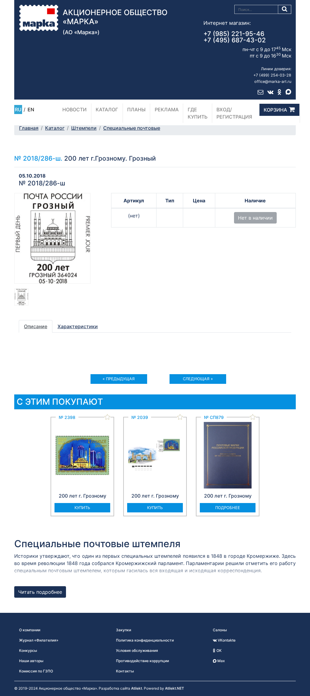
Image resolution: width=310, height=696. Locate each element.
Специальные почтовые (131, 128)
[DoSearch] (284, 9)
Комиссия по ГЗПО (36, 671)
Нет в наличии (255, 218)
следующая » (198, 378)
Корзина (275, 110)
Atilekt (136, 688)
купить (82, 507)
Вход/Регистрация (234, 113)
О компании (29, 630)
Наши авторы (31, 660)
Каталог (107, 109)
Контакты (125, 671)
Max (220, 660)
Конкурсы (28, 650)
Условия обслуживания (137, 650)
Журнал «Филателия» (38, 640)
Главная (28, 128)
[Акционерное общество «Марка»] (38, 17)
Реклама (167, 109)
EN (31, 109)
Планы (136, 109)
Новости (74, 109)
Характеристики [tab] (78, 326)
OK (219, 650)
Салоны (220, 630)
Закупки (123, 630)
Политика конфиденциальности (145, 640)
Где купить (198, 113)
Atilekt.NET (174, 688)
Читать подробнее (40, 592)
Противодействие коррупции (142, 660)
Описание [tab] (35, 326)
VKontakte (226, 640)
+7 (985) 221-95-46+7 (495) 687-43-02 (234, 37)
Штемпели (84, 128)
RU (18, 109)
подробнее (227, 507)
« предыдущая (119, 378)
